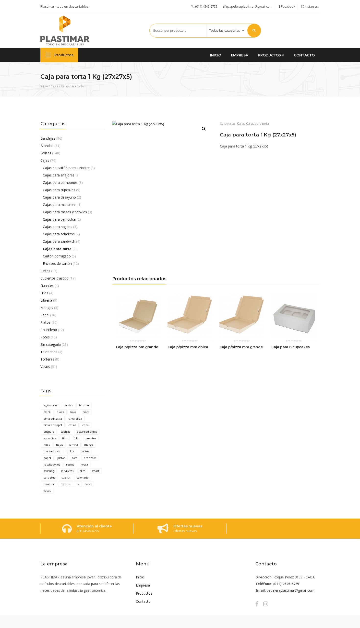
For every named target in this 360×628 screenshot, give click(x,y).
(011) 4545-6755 (286, 583)
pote (75, 458)
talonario (83, 477)
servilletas (67, 471)
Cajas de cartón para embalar (66, 167)
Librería (46, 300)
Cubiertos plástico (54, 278)
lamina (73, 444)
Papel (44, 315)
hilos (47, 444)
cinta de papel (53, 425)
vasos (47, 490)
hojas (59, 444)
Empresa (239, 55)
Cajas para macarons (59, 204)
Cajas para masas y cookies (65, 212)
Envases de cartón (57, 263)
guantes (91, 438)
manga (88, 444)
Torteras (47, 359)
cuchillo (65, 431)
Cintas (45, 270)
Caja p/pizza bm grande (137, 347)
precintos (90, 458)
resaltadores (52, 464)
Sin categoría (50, 344)
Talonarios (48, 351)
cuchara (49, 431)
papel (47, 458)
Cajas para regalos (57, 226)
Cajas (55, 86)
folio (76, 438)
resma (70, 464)
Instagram (312, 6)
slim (82, 471)
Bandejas (47, 138)
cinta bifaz (75, 418)
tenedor (49, 484)
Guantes (47, 285)
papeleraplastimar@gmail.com (249, 6)
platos (61, 458)
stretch (66, 477)
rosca (84, 464)
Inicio (215, 55)
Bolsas (45, 153)
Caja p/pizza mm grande (241, 347)
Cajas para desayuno (59, 197)
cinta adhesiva (53, 418)
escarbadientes (87, 431)
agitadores (50, 405)
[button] (203, 128)
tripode (66, 484)
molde (70, 451)
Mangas (46, 307)
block (60, 412)
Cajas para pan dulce (59, 219)
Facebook (287, 6)
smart (95, 471)
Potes (45, 337)
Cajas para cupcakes (59, 189)
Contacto (304, 55)
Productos (63, 55)
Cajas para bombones (60, 182)
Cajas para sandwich (59, 241)
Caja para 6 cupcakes (290, 347)
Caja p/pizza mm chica (188, 347)
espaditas (50, 438)
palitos (85, 451)
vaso (88, 484)
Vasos (45, 366)
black (47, 412)
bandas (68, 405)
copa (85, 425)
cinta (86, 412)
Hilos (44, 293)
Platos (45, 322)
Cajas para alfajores (58, 175)
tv (78, 484)
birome (84, 405)
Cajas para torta (72, 86)
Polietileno (48, 329)
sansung (49, 471)
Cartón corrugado (57, 256)
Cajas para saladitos (59, 234)
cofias (72, 425)
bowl (73, 412)
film (64, 438)
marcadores (52, 451)
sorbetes (49, 477)
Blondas (46, 145)
